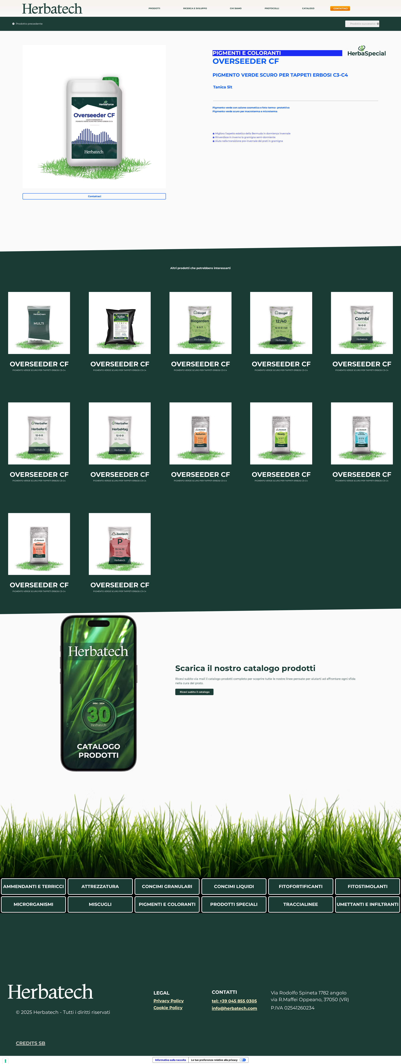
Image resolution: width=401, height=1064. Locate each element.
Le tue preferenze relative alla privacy (214, 1059)
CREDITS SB (30, 1043)
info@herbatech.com (234, 1008)
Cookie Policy (168, 1007)
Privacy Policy (169, 1000)
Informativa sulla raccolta (170, 1059)
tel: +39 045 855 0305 (234, 1001)
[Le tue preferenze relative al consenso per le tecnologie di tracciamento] (5, 1061)
